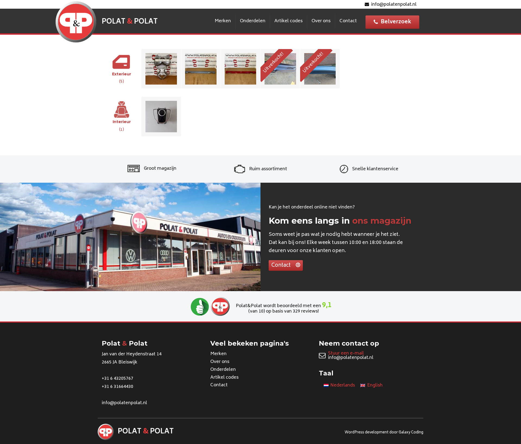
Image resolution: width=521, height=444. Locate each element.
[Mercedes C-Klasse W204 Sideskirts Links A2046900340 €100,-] (201, 68)
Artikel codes (288, 21)
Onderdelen (252, 21)
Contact (348, 21)
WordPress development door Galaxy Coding (384, 433)
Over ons (321, 21)
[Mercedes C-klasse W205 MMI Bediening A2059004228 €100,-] (161, 116)
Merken (223, 21)
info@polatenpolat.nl (394, 4)
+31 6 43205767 (117, 378)
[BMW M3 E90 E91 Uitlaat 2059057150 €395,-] (161, 68)
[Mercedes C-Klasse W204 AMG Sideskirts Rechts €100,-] (240, 68)
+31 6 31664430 (117, 387)
